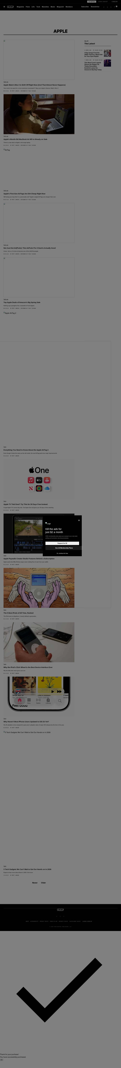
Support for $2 (62, 543)
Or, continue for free (62, 553)
